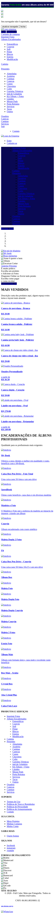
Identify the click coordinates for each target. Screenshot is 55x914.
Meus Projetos (13, 821)
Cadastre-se (11, 32)
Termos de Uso (13, 801)
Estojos (10, 57)
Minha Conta (12, 826)
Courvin (10, 46)
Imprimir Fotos (7, 37)
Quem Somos (13, 836)
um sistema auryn (7, 906)
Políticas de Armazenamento (19, 809)
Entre (3, 32)
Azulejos (11, 76)
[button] (5, 266)
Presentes (5, 69)
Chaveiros (11, 86)
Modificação (12, 59)
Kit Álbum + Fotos (15, 96)
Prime (9, 52)
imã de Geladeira (14, 94)
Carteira (4, 64)
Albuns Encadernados (11, 39)
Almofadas (11, 73)
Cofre (9, 89)
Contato (15, 131)
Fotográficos (12, 44)
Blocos (10, 54)
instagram (11, 848)
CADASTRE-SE (9, 283)
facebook (11, 845)
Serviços (10, 106)
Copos (10, 84)
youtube (10, 850)
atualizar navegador (10, 27)
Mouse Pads (12, 101)
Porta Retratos (13, 104)
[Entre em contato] (7, 911)
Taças (9, 109)
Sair (3, 126)
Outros (10, 111)
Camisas (10, 78)
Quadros (5, 116)
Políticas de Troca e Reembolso (21, 804)
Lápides (10, 99)
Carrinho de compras (10, 34)
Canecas (10, 81)
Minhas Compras (14, 824)
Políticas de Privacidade (17, 806)
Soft (8, 49)
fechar (23, 27)
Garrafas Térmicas (15, 91)
